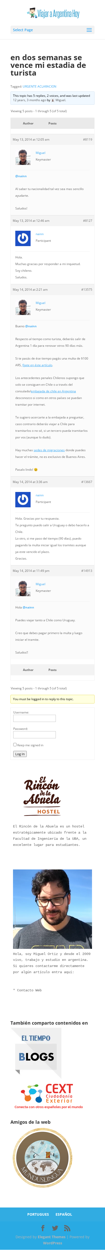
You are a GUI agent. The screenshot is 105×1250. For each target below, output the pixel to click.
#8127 (87, 220)
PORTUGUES (38, 1214)
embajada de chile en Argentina (53, 391)
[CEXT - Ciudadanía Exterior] (48, 1109)
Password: (20, 729)
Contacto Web (29, 990)
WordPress (52, 1243)
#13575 (86, 289)
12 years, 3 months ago (29, 100)
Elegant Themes (51, 1236)
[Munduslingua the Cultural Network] (42, 1189)
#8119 (87, 139)
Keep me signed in (30, 745)
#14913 (86, 571)
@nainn (21, 176)
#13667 (86, 482)
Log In (20, 754)
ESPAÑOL (64, 1214)
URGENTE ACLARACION (39, 86)
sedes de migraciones (49, 450)
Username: (21, 712)
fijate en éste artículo (37, 365)
